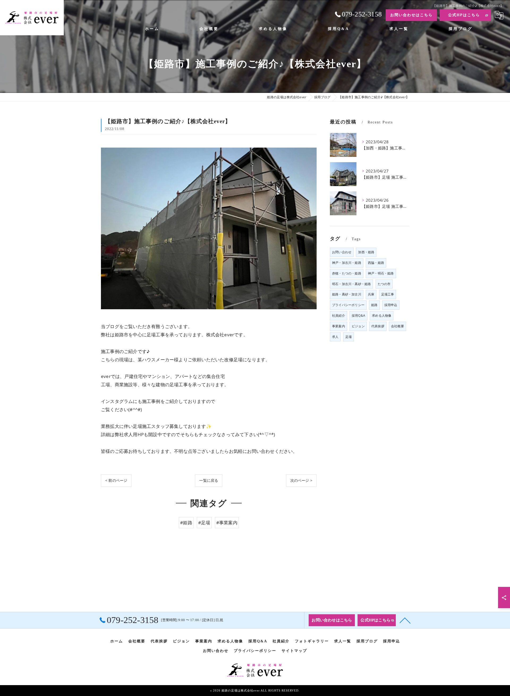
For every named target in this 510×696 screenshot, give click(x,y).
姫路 (374, 305)
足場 (348, 336)
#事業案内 (226, 522)
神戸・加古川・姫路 (346, 262)
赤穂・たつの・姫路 (346, 273)
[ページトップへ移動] (405, 620)
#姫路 (186, 522)
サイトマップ (294, 651)
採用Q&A (358, 315)
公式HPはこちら (464, 15)
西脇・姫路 (376, 262)
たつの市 (384, 284)
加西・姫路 (366, 252)
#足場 (204, 522)
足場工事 (387, 294)
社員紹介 (338, 315)
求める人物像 (381, 315)
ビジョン (358, 326)
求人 (335, 336)
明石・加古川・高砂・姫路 (351, 284)
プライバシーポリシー (348, 305)
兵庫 (371, 294)
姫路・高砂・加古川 (346, 294)
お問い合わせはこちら (411, 15)
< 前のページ (116, 480)
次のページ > (301, 480)
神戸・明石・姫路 (381, 273)
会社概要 (397, 326)
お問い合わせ (341, 252)
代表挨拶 (377, 326)
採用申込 (390, 305)
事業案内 (338, 326)
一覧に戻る (208, 480)
